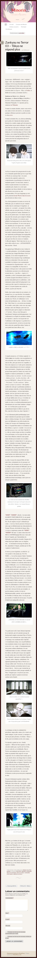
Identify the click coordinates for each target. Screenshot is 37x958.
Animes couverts (14, 27)
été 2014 (18, 871)
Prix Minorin (9, 29)
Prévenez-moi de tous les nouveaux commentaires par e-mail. (15, 932)
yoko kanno (10, 874)
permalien (21, 33)
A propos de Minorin (21, 24)
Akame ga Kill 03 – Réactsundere (11, 886)
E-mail (7, 919)
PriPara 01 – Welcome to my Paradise (26, 886)
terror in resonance (11, 872)
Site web (8, 925)
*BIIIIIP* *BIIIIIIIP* (11, 515)
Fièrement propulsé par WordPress (16, 953)
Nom (7, 913)
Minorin (18, 10)
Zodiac (28, 90)
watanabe (27, 872)
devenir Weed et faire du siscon (22, 195)
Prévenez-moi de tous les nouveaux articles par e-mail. (18, 937)
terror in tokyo (20, 872)
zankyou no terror (17, 874)
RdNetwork (26, 50)
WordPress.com (17, 954)
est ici (10, 115)
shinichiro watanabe (26, 871)
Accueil (11, 24)
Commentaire (9, 898)
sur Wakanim (14, 105)
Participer (23, 27)
